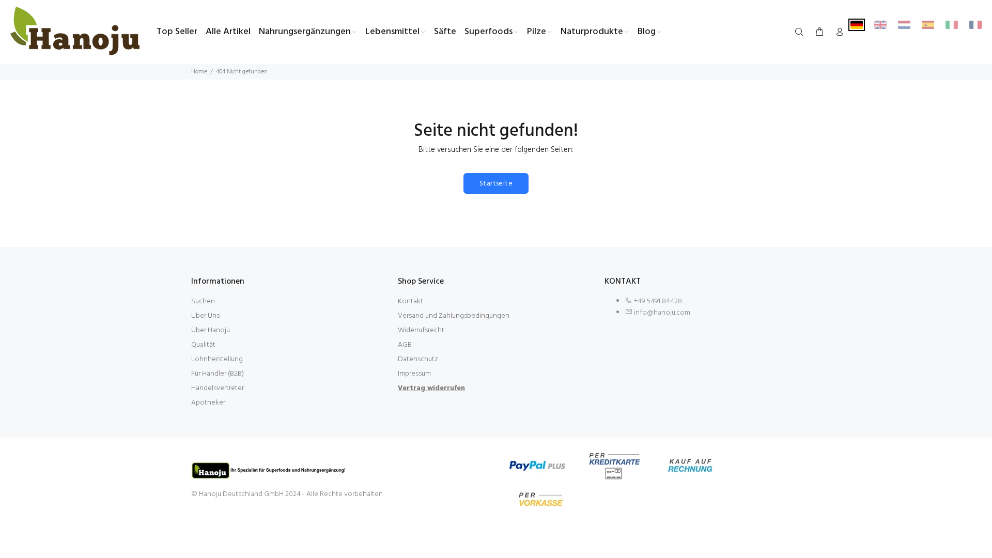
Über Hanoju (210, 330)
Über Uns (205, 316)
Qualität (203, 345)
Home (199, 72)
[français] (975, 25)
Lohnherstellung (217, 359)
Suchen (203, 301)
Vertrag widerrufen (431, 388)
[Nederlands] (904, 25)
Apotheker (208, 403)
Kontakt (410, 301)
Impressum (414, 374)
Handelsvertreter (217, 388)
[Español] (928, 25)
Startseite (496, 184)
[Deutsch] (856, 25)
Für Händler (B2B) (217, 374)
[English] (880, 25)
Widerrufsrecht (421, 330)
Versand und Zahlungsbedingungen (453, 316)
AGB (405, 345)
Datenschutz (418, 359)
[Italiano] (952, 25)
